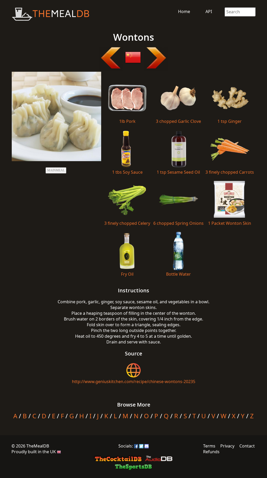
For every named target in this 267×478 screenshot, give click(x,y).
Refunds (211, 452)
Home (184, 11)
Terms (209, 446)
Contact (247, 446)
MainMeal (56, 170)
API (208, 11)
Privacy (227, 446)
